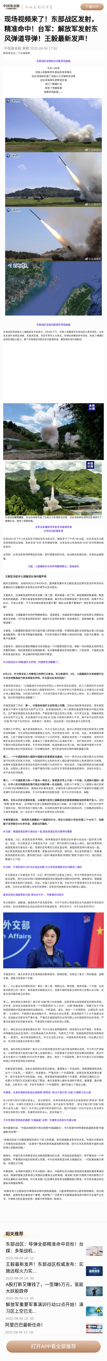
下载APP (92, 7)
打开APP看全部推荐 (53, 1346)
